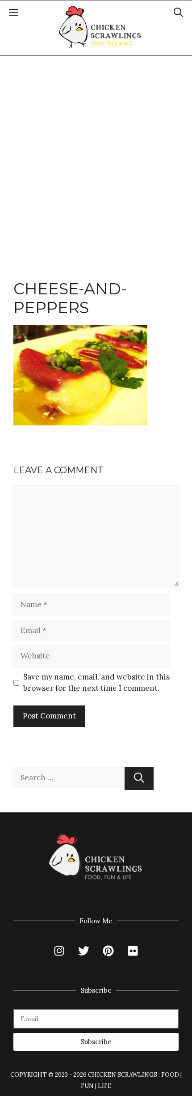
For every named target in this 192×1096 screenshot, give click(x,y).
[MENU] (13, 13)
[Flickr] (133, 951)
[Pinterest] (108, 951)
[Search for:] (69, 778)
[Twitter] (84, 951)
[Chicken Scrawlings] (100, 27)
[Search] (139, 778)
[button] (178, 13)
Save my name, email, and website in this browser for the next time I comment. (96, 682)
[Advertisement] (96, 156)
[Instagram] (59, 951)
